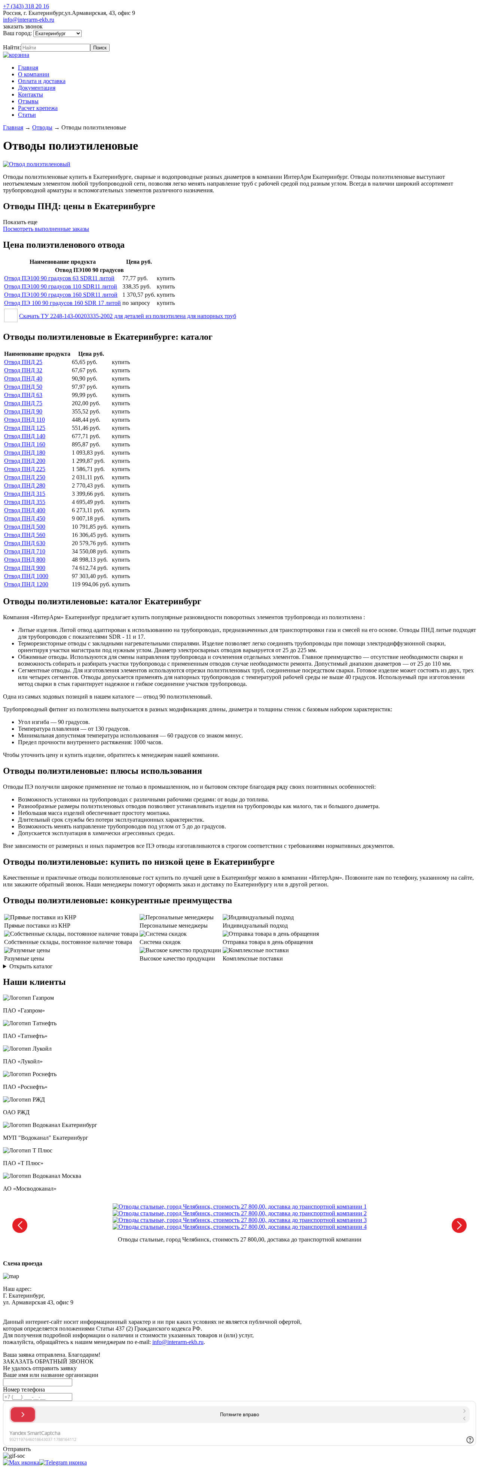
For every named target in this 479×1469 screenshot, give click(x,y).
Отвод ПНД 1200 (26, 584)
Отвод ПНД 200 (24, 461)
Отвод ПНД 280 (24, 485)
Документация (36, 88)
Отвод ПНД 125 (24, 428)
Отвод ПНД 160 (24, 444)
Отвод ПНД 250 (24, 477)
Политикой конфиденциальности (174, 1309)
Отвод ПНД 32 (23, 370)
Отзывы (28, 101)
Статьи (27, 115)
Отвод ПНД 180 (24, 452)
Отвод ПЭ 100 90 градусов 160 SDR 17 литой (62, 303)
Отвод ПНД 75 (23, 403)
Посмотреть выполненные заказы (46, 229)
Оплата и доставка (41, 81)
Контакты (30, 94)
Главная (28, 67)
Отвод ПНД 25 (23, 362)
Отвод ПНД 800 (24, 559)
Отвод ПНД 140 (24, 436)
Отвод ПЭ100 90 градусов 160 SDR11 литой (61, 294)
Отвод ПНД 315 (24, 494)
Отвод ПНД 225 (24, 469)
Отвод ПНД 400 (24, 510)
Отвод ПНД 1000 (26, 576)
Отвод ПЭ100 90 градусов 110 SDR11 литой (60, 286)
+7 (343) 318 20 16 (26, 6)
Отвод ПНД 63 (23, 395)
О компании (33, 74)
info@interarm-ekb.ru (28, 19)
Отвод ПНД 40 (23, 378)
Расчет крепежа (38, 108)
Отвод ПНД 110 (24, 419)
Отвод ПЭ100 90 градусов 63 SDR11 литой (59, 278)
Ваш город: (18, 33)
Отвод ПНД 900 (24, 568)
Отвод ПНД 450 (24, 518)
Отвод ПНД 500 (24, 526)
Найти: (12, 47)
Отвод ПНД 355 (24, 502)
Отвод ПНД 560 (24, 535)
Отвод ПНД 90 (23, 411)
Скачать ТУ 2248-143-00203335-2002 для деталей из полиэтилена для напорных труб (127, 316)
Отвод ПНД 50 (23, 387)
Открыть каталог (31, 966)
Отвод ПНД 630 (24, 543)
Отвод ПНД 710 (24, 551)
